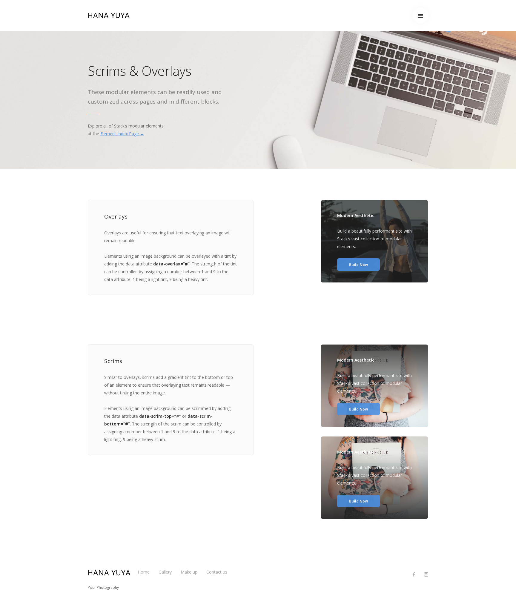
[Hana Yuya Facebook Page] (413, 574)
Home (144, 572)
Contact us (216, 572)
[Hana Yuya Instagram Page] (426, 574)
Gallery (165, 572)
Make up (189, 572)
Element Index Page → (122, 133)
